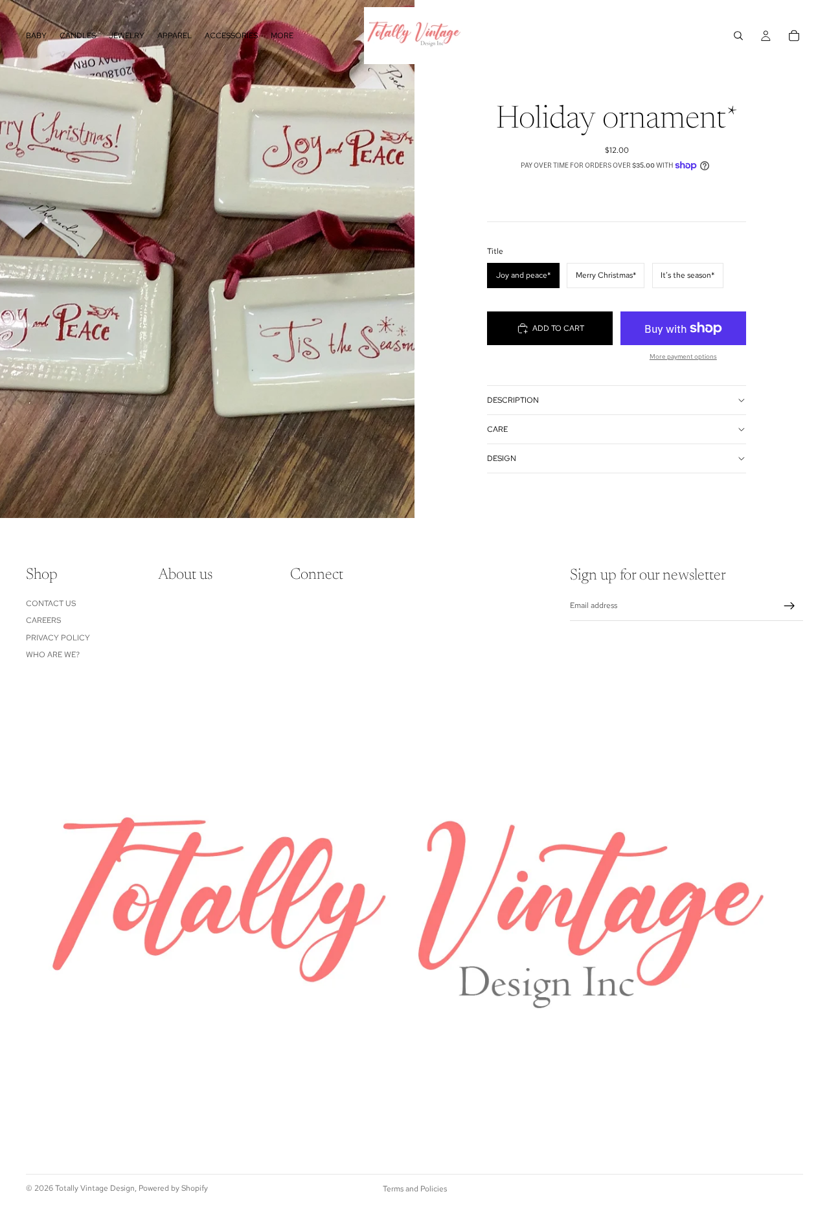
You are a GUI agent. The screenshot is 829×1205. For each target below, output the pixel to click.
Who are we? (53, 654)
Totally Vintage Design (95, 1188)
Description (513, 400)
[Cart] (794, 35)
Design (501, 458)
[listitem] (282, 35)
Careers (43, 620)
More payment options (683, 356)
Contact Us (51, 603)
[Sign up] (789, 606)
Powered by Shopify (173, 1188)
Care (497, 429)
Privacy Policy (58, 638)
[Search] (738, 35)
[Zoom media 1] (207, 259)
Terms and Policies (415, 1189)
